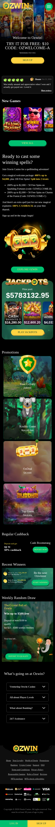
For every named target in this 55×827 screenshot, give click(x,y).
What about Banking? (21, 708)
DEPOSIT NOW (40, 550)
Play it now (27, 515)
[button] (49, 6)
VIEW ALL (27, 143)
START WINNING (40, 582)
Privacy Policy (37, 770)
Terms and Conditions (21, 770)
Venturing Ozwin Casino (22, 686)
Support (36, 765)
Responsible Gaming (16, 774)
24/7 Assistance (17, 718)
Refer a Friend (32, 774)
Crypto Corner (25, 765)
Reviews (43, 774)
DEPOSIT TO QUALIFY (18, 656)
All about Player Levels (22, 697)
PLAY (12, 122)
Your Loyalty (18, 760)
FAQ (42, 765)
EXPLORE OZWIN (27, 269)
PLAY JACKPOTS (27, 332)
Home (8, 760)
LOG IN (14, 823)
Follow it (27, 388)
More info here (27, 430)
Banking (14, 765)
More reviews (46, 90)
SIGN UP (27, 60)
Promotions (44, 760)
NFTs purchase (17, 779)
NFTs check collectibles (34, 779)
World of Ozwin (31, 760)
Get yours (27, 472)
